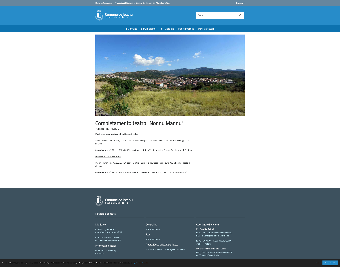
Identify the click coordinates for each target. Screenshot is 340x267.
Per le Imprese (186, 29)
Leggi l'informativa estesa (140, 263)
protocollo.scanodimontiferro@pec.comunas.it (166, 249)
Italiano (239, 3)
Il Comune (131, 29)
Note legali (99, 253)
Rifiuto (317, 263)
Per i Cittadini (167, 29)
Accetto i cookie (330, 263)
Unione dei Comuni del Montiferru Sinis (153, 3)
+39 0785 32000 (153, 229)
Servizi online (148, 29)
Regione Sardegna (103, 3)
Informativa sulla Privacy (105, 250)
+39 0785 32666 (153, 239)
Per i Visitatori (206, 29)
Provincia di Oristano (124, 3)
